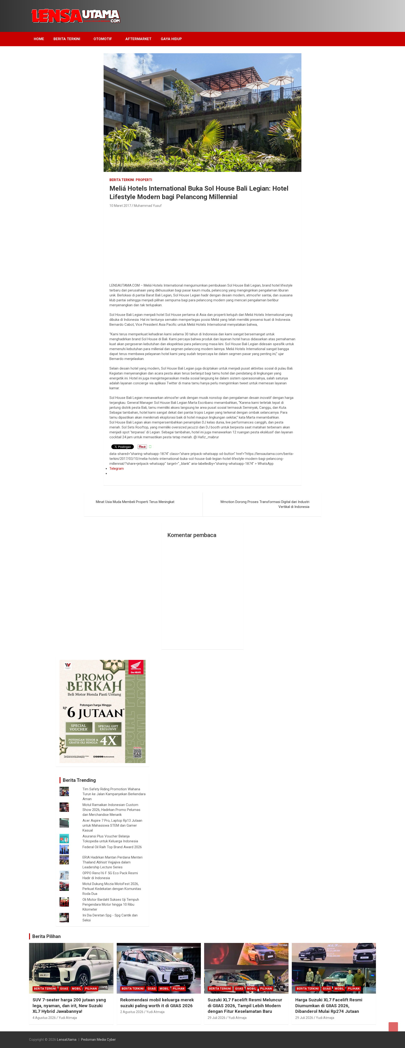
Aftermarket (138, 39)
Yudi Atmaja (68, 1018)
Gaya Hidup (171, 39)
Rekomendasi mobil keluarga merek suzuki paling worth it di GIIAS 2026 (157, 1002)
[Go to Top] (393, 1027)
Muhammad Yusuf (148, 206)
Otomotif (103, 39)
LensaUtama (66, 1039)
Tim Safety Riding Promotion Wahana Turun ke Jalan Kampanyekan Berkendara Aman (114, 794)
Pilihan (91, 988)
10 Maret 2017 (120, 206)
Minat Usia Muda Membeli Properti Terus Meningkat (135, 502)
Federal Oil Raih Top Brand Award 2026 (112, 847)
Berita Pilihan (46, 936)
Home (39, 39)
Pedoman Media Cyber (98, 1039)
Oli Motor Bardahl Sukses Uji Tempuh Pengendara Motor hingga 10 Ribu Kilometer (110, 904)
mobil (76, 988)
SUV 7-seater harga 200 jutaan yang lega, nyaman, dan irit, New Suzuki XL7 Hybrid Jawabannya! (69, 1005)
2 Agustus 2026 (131, 1012)
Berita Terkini (66, 39)
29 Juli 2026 (216, 1018)
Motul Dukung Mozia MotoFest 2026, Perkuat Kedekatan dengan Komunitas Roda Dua (111, 889)
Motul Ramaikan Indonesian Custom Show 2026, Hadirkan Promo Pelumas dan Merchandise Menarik (111, 810)
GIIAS (64, 988)
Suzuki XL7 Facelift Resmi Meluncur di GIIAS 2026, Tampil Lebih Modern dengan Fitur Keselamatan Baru (245, 1005)
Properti (144, 180)
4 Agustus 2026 (44, 1018)
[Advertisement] (202, 244)
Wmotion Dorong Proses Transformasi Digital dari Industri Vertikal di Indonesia (264, 504)
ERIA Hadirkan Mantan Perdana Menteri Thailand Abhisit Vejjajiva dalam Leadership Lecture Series (112, 862)
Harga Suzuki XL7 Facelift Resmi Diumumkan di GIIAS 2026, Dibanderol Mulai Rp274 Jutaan (328, 1005)
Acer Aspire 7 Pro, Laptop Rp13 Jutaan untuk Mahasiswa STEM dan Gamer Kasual (112, 825)
